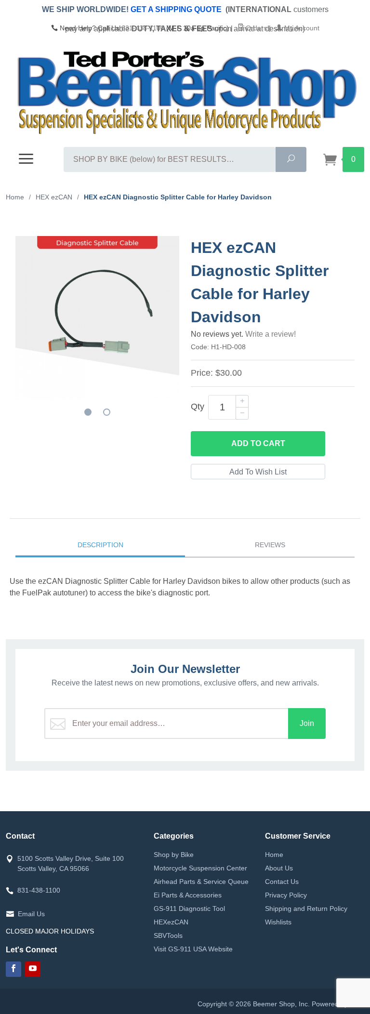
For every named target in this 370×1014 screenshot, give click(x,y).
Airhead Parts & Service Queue (201, 881)
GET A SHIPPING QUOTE (176, 9)
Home (274, 854)
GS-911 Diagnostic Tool (189, 908)
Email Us (31, 914)
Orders (255, 28)
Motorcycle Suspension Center (200, 868)
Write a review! (270, 334)
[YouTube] (32, 969)
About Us (279, 868)
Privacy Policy (286, 895)
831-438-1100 (142, 28)
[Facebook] (13, 969)
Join (307, 723)
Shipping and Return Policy (306, 908)
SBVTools (168, 935)
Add (258, 443)
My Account (300, 28)
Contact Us (282, 881)
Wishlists (278, 922)
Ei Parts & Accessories (188, 895)
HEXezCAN (171, 922)
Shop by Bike (174, 854)
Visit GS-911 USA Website (193, 949)
